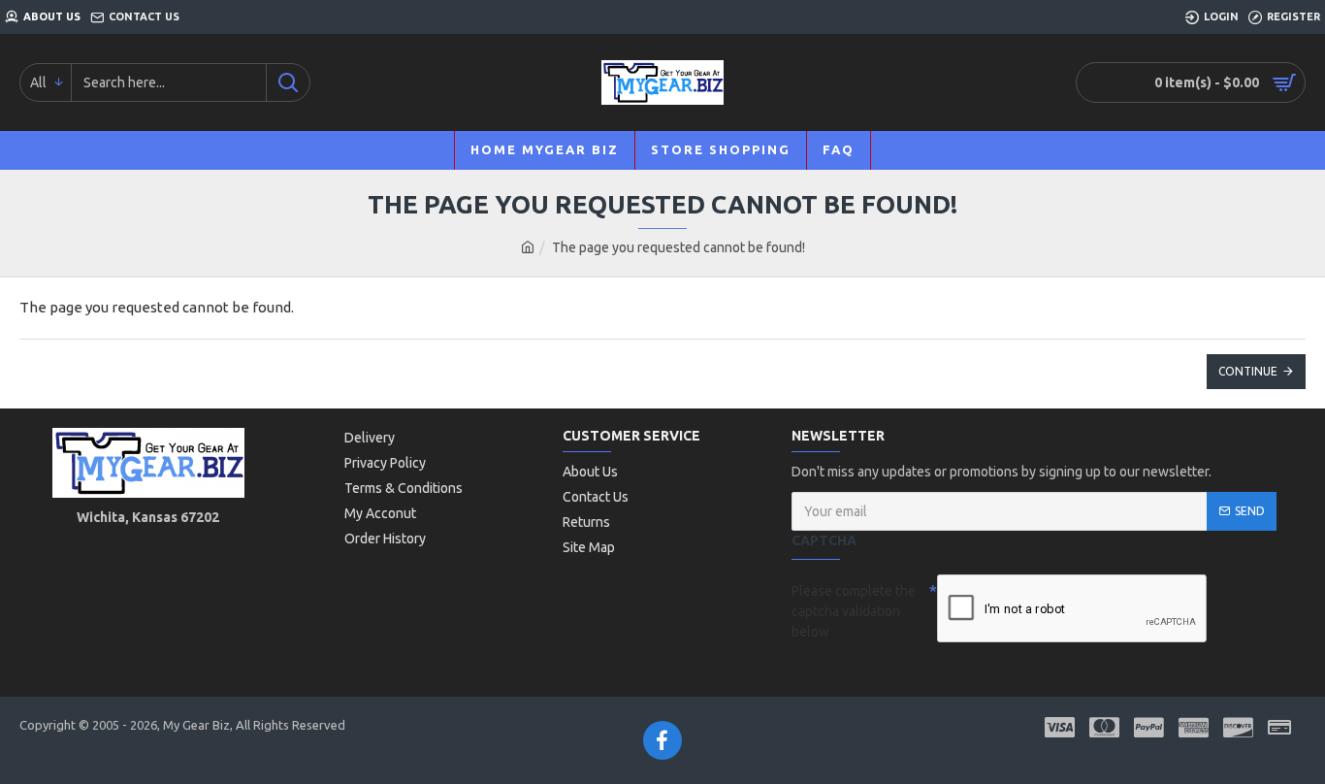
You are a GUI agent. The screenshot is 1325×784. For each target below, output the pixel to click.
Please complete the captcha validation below (854, 611)
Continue (1247, 371)
